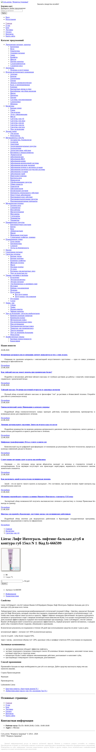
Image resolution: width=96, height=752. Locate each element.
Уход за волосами (17, 129)
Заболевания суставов (19, 172)
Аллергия (14, 142)
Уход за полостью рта (18, 273)
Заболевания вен (17, 157)
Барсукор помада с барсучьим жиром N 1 (22, 689)
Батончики (14, 47)
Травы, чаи (10, 303)
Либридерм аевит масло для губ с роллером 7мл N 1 (26, 691)
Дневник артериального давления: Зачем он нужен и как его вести (29, 425)
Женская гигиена (17, 263)
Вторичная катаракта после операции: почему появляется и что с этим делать (34, 355)
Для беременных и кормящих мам (23, 284)
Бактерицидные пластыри (20, 224)
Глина (12, 110)
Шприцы (14, 104)
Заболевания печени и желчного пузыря (26, 167)
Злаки (12, 55)
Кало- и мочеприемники (20, 85)
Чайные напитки (17, 311)
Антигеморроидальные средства (23, 146)
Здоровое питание (17, 53)
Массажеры (15, 214)
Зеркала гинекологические (21, 83)
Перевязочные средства (15, 222)
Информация (11, 594)
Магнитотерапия (17, 212)
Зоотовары (10, 68)
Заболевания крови (18, 161)
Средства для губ (17, 119)
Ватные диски (16, 256)
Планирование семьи (14, 239)
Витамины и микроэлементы (22, 153)
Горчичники (15, 78)
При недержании (17, 324)
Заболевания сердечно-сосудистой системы (27, 169)
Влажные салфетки (18, 260)
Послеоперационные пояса (21, 322)
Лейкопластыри (16, 231)
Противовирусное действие (21, 197)
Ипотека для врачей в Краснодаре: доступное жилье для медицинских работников (36, 514)
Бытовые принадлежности (20, 339)
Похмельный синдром (19, 191)
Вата (12, 229)
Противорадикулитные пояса (22, 326)
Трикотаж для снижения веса (21, 328)
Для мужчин (15, 112)
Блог (7, 28)
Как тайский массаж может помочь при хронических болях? (26, 372)
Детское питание (17, 282)
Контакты (9, 34)
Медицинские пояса (18, 320)
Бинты (13, 227)
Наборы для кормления (19, 288)
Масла (12, 117)
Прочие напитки (17, 61)
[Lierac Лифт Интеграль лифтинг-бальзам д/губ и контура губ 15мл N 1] (11, 571)
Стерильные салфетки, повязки (22, 237)
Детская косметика (17, 280)
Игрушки (14, 286)
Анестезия (14, 144)
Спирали (13, 246)
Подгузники (15, 292)
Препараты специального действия (24, 193)
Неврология (15, 180)
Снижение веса (16, 66)
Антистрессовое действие (20, 150)
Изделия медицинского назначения (20, 72)
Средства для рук (17, 125)
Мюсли (13, 59)
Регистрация (11, 19)
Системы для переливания (20, 100)
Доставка (9, 30)
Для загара (14, 133)
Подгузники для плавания (25, 296)
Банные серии (16, 108)
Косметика (10, 106)
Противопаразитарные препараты (23, 201)
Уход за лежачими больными (21, 332)
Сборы (13, 305)
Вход (8, 17)
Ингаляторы (15, 210)
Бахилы (13, 76)
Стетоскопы (15, 216)
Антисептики (15, 148)
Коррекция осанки (17, 318)
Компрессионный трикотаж (21, 316)
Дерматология (16, 155)
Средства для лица (17, 121)
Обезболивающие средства (21, 182)
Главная (9, 23)
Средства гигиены (13, 254)
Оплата (8, 32)
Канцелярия (15, 341)
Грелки (13, 81)
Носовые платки (17, 267)
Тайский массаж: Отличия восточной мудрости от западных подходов (30, 390)
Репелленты (15, 136)
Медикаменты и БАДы (15, 138)
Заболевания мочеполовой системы (24, 163)
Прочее (13, 97)
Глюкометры (15, 208)
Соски (12, 301)
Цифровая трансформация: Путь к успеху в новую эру (24, 442)
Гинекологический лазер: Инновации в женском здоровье (25, 407)
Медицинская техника (15, 203)
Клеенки (13, 87)
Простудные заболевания (20, 195)
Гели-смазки (15, 241)
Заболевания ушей (17, 174)
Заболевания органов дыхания (22, 165)
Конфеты (14, 57)
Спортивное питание (14, 252)
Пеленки (13, 290)
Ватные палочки (17, 258)
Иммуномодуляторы (18, 176)
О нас (8, 25)
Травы (12, 307)
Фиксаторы (14, 335)
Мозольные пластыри (19, 235)
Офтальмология (16, 188)
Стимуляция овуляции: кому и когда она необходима (23, 460)
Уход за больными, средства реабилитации (23, 313)
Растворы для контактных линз (22, 271)
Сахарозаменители (17, 64)
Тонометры (14, 220)
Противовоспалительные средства (24, 199)
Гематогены (15, 51)
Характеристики (12, 596)
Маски (13, 93)
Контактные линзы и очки (20, 89)
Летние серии (11, 131)
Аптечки (13, 74)
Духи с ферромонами (18, 114)
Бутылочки (14, 277)
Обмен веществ (16, 184)
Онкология (14, 186)
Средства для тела (17, 127)
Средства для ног (17, 123)
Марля (12, 233)
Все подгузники (21, 294)
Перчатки (14, 95)
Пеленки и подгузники (19, 70)
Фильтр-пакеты (16, 309)
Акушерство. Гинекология (20, 140)
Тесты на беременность (19, 248)
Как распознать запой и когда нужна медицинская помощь (26, 479)
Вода (12, 49)
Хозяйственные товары (15, 337)
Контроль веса (16, 178)
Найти (4, 13)
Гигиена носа (15, 205)
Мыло (12, 265)
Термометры (15, 218)
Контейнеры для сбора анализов (23, 91)
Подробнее (5, 365)
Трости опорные (16, 330)
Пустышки (14, 299)
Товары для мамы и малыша (17, 275)
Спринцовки (15, 102)
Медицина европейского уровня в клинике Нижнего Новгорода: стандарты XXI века (37, 497)
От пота (13, 269)
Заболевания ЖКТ (17, 159)
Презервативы (16, 244)
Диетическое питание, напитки (18, 45)
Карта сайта (10, 36)
